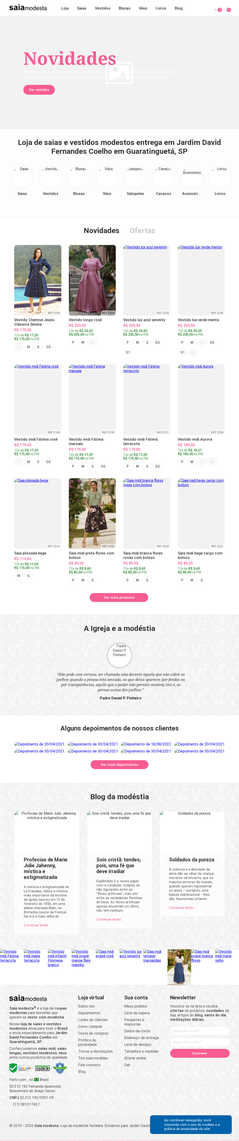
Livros (161, 8)
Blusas (124, 8)
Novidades (102, 230)
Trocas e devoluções (95, 1051)
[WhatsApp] (222, 1063)
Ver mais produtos (119, 597)
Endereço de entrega (141, 1038)
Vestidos (102, 8)
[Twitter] (186, 1063)
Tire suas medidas (93, 1058)
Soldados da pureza (191, 860)
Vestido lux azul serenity (144, 320)
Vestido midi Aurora (195, 439)
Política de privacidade (87, 1042)
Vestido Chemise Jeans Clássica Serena (34, 322)
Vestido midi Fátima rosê (35, 439)
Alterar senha (135, 1058)
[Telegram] (200, 1069)
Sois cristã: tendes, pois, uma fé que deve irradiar (118, 865)
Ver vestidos (39, 90)
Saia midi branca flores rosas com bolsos (143, 555)
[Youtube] (213, 1063)
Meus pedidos (135, 1006)
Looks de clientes (93, 1020)
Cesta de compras (93, 1033)
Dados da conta (137, 1031)
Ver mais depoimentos (119, 765)
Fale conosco (89, 1065)
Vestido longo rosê (85, 320)
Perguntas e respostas (134, 1022)
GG (48, 347)
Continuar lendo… (37, 925)
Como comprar (90, 1026)
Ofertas (142, 230)
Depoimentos (89, 1013)
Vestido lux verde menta (198, 320)
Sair (127, 1065)
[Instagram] (195, 1063)
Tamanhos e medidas (141, 1051)
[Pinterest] (204, 1063)
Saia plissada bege (30, 553)
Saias (82, 8)
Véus (143, 8)
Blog (179, 8)
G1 (128, 352)
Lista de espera (137, 1013)
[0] (226, 7)
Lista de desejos (137, 1044)
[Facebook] (178, 1063)
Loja (65, 8)
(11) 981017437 (25, 1104)
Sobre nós (86, 1006)
